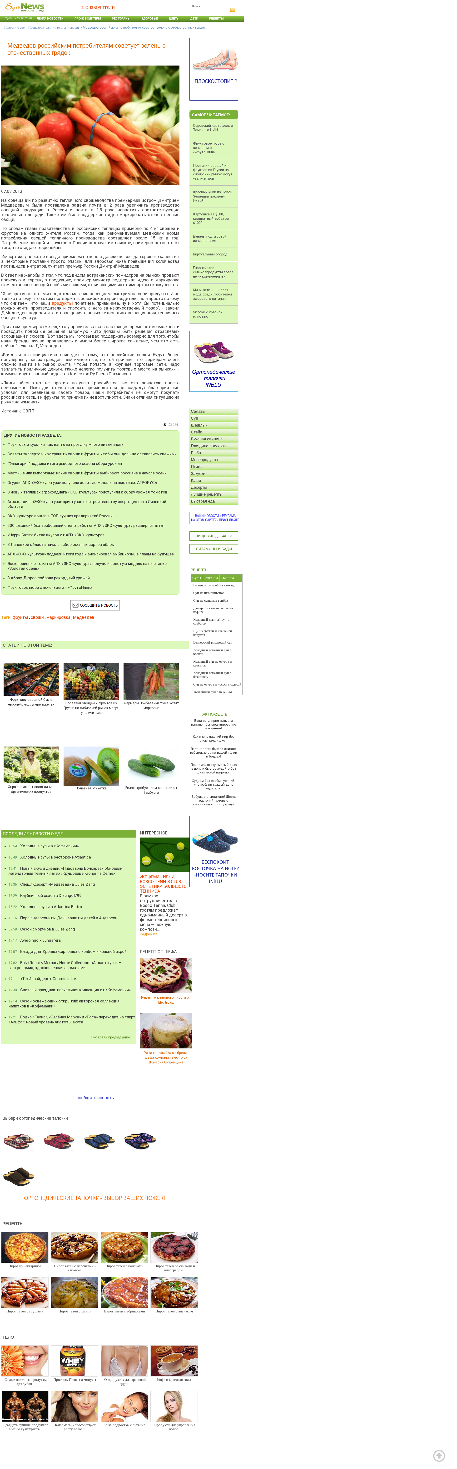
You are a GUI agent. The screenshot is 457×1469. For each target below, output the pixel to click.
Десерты (199, 487)
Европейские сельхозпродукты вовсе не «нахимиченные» (213, 272)
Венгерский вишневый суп (212, 642)
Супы (196, 578)
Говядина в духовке (209, 446)
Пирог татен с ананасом (174, 1311)
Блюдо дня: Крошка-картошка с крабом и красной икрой (68, 951)
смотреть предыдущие (110, 1037)
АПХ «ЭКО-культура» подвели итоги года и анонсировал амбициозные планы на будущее (90, 554)
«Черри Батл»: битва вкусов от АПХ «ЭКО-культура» (55, 535)
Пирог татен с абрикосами (124, 1311)
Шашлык (199, 425)
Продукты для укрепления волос (174, 1427)
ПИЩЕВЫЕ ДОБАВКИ (213, 536)
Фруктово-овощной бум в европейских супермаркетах (31, 701)
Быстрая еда (203, 501)
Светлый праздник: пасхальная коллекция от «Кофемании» (70, 989)
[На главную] (24, 14)
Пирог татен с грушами (24, 1311)
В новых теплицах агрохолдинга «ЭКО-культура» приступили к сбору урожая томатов (87, 492)
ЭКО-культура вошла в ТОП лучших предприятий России (60, 515)
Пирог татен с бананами (124, 1266)
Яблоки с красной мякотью (208, 314)
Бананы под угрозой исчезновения (210, 238)
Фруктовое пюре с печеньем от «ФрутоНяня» (49, 587)
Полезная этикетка (91, 788)
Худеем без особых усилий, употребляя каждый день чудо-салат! (213, 784)
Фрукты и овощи (67, 27)
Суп (194, 418)
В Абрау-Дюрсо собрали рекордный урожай (48, 577)
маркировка (58, 617)
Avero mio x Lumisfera (35, 940)
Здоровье (149, 18)
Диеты (174, 18)
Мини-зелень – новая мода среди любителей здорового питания (212, 294)
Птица (197, 466)
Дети (194, 18)
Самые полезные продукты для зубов (26, 1382)
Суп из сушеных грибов (210, 600)
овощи (37, 617)
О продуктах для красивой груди (125, 1382)
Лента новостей (50, 18)
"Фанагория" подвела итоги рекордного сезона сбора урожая (64, 463)
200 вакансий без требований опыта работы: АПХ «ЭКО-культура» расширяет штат (86, 525)
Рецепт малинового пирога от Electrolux (166, 1000)
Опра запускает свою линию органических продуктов (31, 789)
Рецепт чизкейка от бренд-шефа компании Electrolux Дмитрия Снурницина (166, 1057)
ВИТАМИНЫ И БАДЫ (214, 549)
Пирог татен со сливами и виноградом (174, 1268)
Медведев (83, 617)
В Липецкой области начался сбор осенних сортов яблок (60, 544)
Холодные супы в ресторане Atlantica (50, 857)
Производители (88, 18)
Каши (196, 480)
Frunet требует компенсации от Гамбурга (151, 790)
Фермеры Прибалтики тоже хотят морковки (151, 705)
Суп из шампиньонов (208, 593)
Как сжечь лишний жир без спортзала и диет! (213, 738)
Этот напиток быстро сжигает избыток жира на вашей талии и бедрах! (213, 752)
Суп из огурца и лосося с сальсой (217, 684)
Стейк (196, 432)
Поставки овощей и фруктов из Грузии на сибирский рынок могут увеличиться (91, 708)
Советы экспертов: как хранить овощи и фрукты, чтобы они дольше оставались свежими (92, 454)
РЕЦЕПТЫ (199, 570)
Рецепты (216, 18)
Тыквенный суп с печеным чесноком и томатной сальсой (214, 694)
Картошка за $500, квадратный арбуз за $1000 (211, 218)
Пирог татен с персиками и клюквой (75, 1268)
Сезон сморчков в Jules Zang (42, 929)
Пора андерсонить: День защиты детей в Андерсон (63, 917)
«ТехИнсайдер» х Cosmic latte (42, 978)
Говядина (211, 578)
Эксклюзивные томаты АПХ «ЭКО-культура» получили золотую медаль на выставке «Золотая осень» (87, 566)
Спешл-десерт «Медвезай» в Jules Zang (52, 884)
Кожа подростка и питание (124, 1425)
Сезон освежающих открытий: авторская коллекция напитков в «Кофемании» (64, 1003)
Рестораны (121, 18)
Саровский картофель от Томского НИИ (214, 127)
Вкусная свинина (207, 439)
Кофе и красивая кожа (174, 1380)
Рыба (196, 453)
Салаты (198, 411)
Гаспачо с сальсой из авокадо (214, 585)
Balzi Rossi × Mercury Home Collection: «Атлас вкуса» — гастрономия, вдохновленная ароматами (65, 965)
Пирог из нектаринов (25, 1266)
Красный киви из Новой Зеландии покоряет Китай (212, 196)
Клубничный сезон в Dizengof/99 (45, 895)
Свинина (227, 578)
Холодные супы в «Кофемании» (44, 846)
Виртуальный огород (210, 254)
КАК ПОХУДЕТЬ (214, 714)
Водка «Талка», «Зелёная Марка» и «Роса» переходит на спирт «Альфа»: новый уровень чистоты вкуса (72, 1019)
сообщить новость (95, 1097)
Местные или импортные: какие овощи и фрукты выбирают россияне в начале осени (87, 473)
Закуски (198, 473)
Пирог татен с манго (75, 1311)
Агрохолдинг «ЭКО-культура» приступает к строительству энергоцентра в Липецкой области (86, 504)
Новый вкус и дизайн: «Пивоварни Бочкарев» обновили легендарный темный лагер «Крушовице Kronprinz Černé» (65, 871)
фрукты (20, 617)
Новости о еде (14, 27)
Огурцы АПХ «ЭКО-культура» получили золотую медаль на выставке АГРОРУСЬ (82, 482)
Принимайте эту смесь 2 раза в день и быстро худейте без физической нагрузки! (213, 768)
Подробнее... (150, 934)
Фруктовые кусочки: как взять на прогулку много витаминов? (65, 444)
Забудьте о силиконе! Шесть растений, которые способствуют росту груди (214, 800)
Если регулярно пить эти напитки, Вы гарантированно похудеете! (213, 724)
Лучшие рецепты (207, 494)
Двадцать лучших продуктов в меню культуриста (25, 1427)
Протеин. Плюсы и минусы (75, 1380)
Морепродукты (204, 459)
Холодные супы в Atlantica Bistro (45, 906)
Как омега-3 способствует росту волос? (75, 1427)
